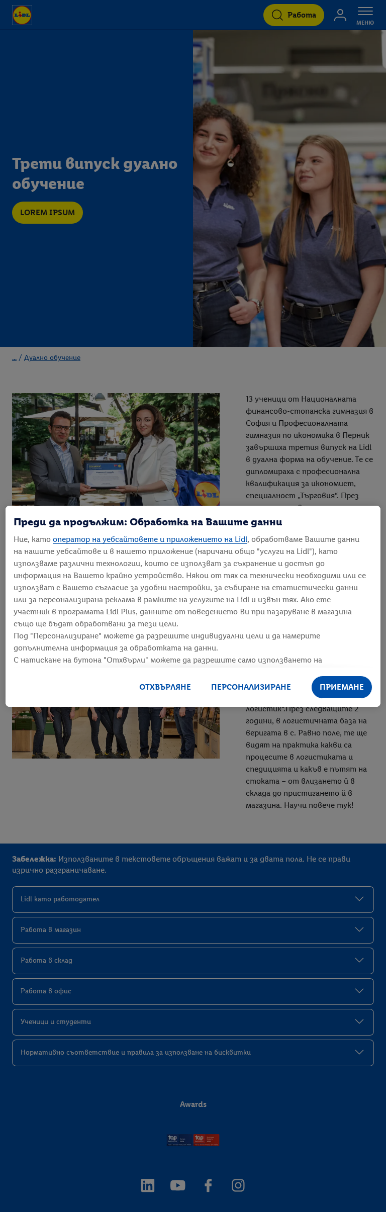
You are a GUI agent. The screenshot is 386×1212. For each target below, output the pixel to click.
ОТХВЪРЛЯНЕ (165, 687)
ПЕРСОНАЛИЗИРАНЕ (251, 687)
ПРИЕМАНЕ (342, 687)
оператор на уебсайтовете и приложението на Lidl (150, 539)
